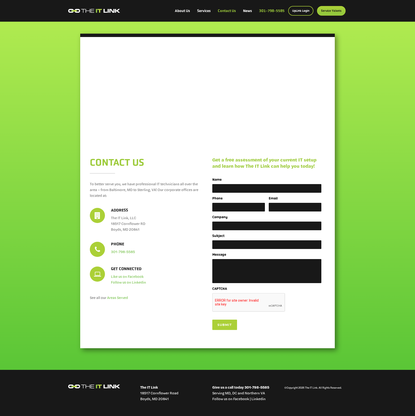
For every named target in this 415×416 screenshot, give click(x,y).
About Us (182, 10)
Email (273, 198)
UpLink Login (300, 11)
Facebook (241, 398)
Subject (218, 236)
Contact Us (227, 10)
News (247, 10)
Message (219, 254)
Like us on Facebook (127, 276)
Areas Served (117, 297)
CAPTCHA (219, 288)
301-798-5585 (272, 10)
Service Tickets (331, 11)
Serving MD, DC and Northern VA (238, 392)
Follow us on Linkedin (128, 282)
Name (217, 179)
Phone (217, 198)
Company (220, 217)
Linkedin (258, 398)
